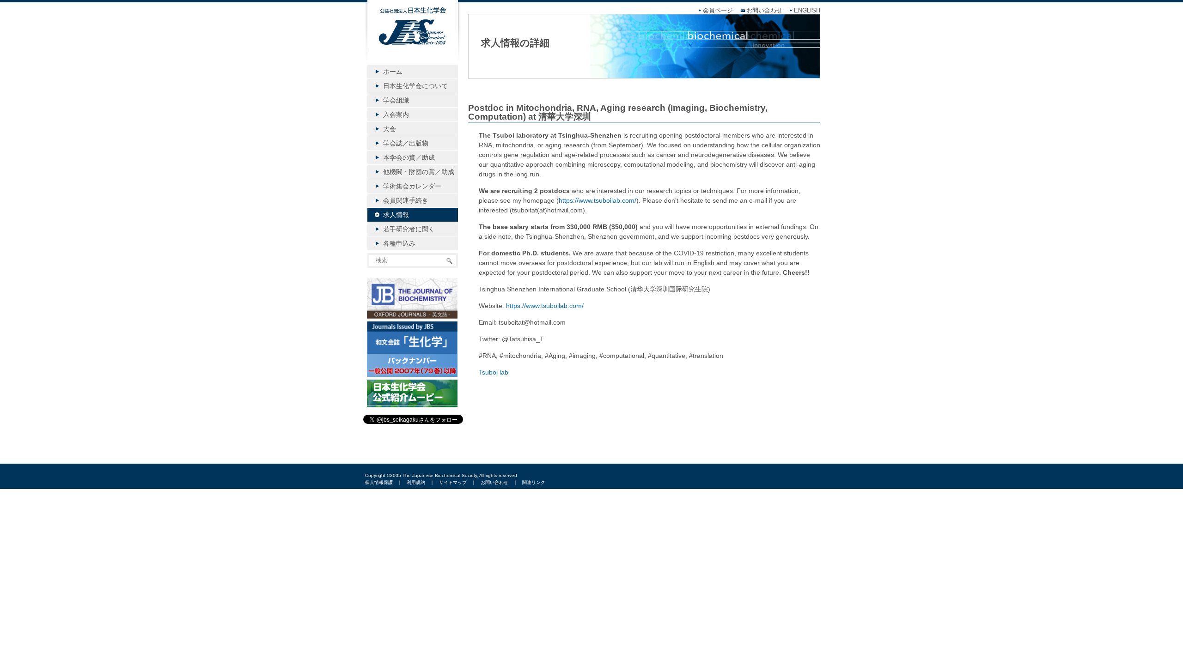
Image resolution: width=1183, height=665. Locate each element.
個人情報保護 (379, 482)
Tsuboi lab (493, 372)
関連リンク (533, 482)
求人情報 (396, 214)
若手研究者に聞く (409, 229)
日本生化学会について (415, 86)
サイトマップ (453, 482)
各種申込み (399, 243)
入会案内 (396, 114)
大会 (389, 129)
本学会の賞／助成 (409, 157)
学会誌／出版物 (405, 143)
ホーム (392, 71)
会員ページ (718, 10)
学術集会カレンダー (412, 186)
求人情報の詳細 (515, 42)
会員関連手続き (405, 200)
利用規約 (416, 482)
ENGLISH (807, 10)
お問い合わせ (764, 10)
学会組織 (396, 100)
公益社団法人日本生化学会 (412, 38)
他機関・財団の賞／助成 (418, 171)
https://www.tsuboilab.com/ (597, 200)
